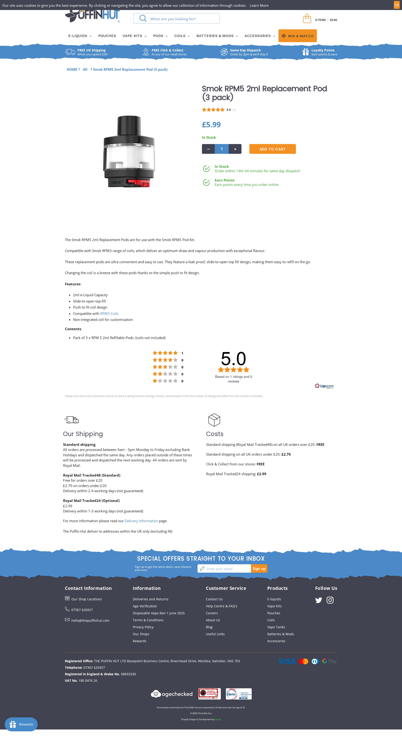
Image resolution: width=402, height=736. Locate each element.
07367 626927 (82, 610)
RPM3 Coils (109, 313)
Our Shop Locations (86, 599)
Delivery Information (141, 520)
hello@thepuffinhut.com (90, 620)
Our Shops (141, 634)
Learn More (259, 5)
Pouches (273, 613)
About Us (213, 620)
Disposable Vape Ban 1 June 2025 (159, 613)
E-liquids (274, 599)
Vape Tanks (276, 627)
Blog (209, 627)
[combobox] (177, 18)
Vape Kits (274, 606)
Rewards (139, 641)
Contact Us (214, 599)
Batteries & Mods (280, 634)
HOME (72, 69)
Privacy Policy (143, 627)
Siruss (218, 719)
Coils (271, 620)
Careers (212, 613)
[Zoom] (129, 151)
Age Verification (145, 606)
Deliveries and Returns (150, 599)
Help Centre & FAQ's (221, 606)
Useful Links (215, 634)
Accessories (276, 641)
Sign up (259, 568)
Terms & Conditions (148, 620)
